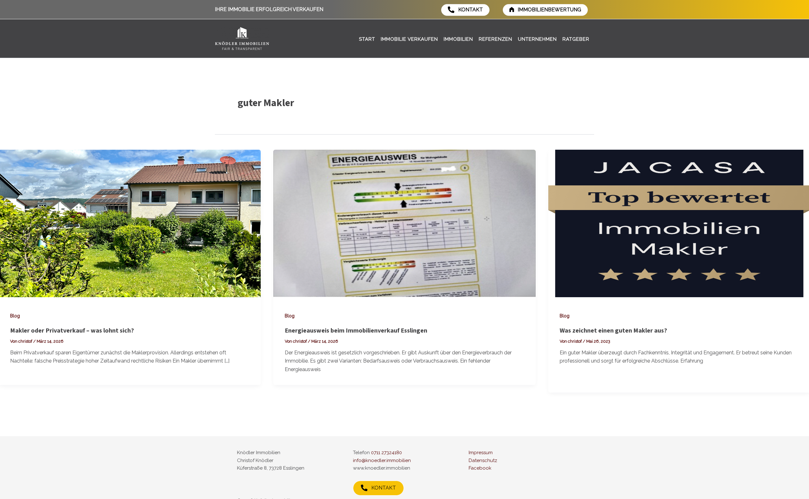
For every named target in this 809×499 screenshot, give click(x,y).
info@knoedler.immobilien (382, 460)
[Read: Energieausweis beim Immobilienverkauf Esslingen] (404, 222)
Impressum (481, 452)
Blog (15, 315)
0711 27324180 (386, 452)
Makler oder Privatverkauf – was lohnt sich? (72, 330)
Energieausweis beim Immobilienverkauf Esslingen (356, 330)
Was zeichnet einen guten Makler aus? (613, 330)
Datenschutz (483, 460)
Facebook (480, 468)
